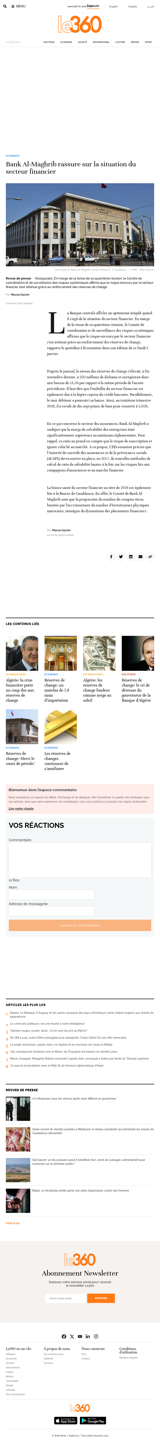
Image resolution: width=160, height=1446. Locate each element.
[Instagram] (96, 1336)
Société (82, 42)
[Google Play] (93, 1420)
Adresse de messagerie (28, 904)
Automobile (12, 1381)
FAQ (84, 1354)
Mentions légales (128, 1357)
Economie (66, 42)
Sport (148, 42)
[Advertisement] (80, 94)
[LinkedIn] (88, 1336)
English (113, 6)
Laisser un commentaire (80, 925)
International (101, 42)
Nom (13, 887)
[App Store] (65, 1420)
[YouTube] (80, 1336)
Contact (86, 1358)
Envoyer (101, 1298)
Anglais (132, 6)
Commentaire (20, 840)
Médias (135, 42)
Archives (48, 1363)
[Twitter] (72, 1336)
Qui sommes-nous (54, 1354)
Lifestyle (10, 1390)
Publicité (48, 1358)
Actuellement (13, 42)
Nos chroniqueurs (15, 1394)
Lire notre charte (21, 809)
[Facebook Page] (64, 1336)
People (9, 1385)
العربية (150, 6)
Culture (120, 42)
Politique (49, 42)
